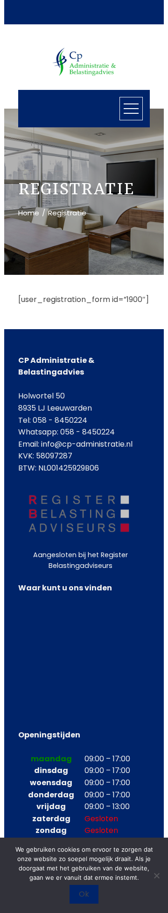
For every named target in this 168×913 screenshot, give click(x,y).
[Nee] (156, 875)
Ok (84, 894)
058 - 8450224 (87, 432)
